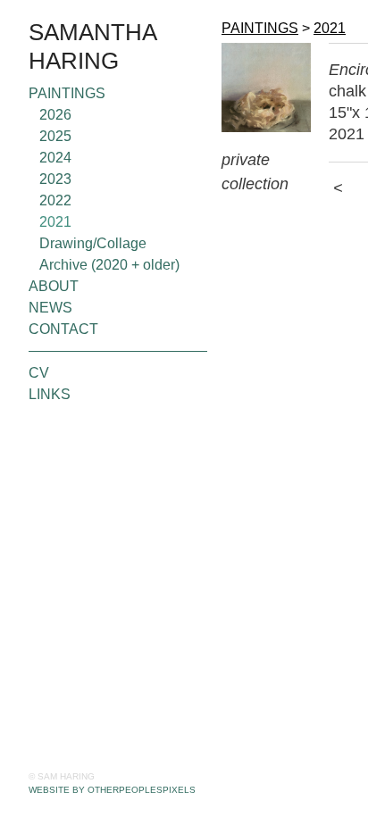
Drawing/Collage (92, 243)
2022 (55, 200)
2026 (55, 114)
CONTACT (63, 329)
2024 (55, 157)
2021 (55, 221)
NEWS (50, 307)
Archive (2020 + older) (109, 264)
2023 (55, 179)
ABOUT (54, 286)
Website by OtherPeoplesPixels (112, 790)
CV (39, 372)
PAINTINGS (67, 93)
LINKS (50, 394)
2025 (55, 136)
